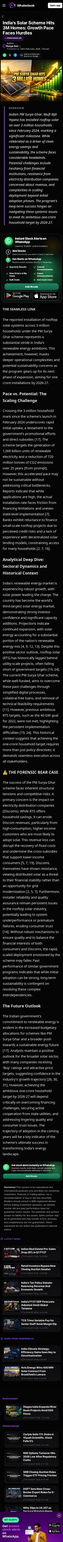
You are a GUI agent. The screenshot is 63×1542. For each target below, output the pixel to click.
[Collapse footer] (59, 1515)
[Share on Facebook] (15, 55)
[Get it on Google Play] (18, 295)
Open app (55, 5)
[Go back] (3, 16)
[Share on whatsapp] (4, 55)
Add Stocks (31, 286)
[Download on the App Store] (45, 295)
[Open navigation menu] (4, 5)
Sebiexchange (11, 1425)
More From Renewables (19, 1338)
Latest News (12, 1239)
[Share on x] (10, 55)
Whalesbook (26, 5)
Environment (10, 1398)
